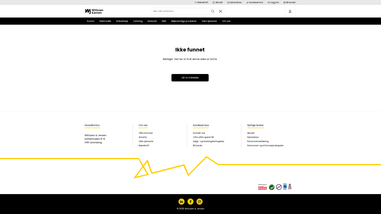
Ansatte (143, 137)
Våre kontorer (146, 133)
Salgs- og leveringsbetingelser (208, 141)
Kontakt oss (199, 133)
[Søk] (213, 11)
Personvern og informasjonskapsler (265, 145)
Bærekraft (144, 145)
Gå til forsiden (190, 77)
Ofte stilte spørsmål (203, 137)
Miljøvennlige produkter (184, 21)
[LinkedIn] (181, 202)
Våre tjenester (146, 141)
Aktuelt (250, 133)
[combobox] (187, 11)
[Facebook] (191, 202)
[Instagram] (199, 202)
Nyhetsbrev (253, 137)
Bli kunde (197, 145)
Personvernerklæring (258, 141)
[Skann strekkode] (220, 11)
